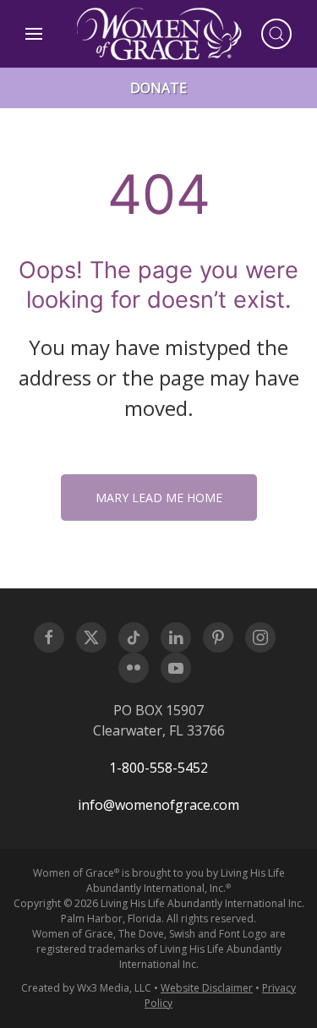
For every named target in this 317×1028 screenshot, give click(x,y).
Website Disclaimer (207, 988)
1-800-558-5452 (158, 767)
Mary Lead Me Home (159, 497)
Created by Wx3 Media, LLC (86, 988)
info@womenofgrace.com (158, 805)
